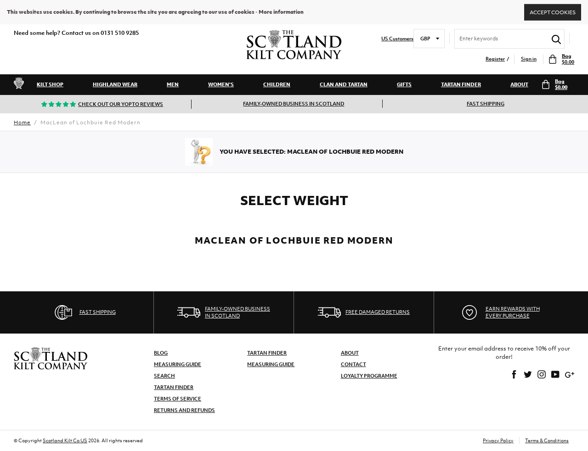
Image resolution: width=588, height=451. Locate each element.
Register (495, 59)
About (519, 84)
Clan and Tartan (344, 84)
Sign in (529, 59)
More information (281, 12)
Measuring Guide (177, 364)
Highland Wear (115, 84)
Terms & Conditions (547, 440)
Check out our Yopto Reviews (120, 104)
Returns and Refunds (184, 410)
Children (276, 84)
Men (173, 84)
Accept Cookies (553, 12)
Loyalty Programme (369, 375)
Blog (161, 352)
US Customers (397, 38)
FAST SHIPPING (485, 103)
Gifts (404, 84)
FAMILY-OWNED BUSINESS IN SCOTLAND (293, 103)
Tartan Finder (461, 84)
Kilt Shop (50, 84)
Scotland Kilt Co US (65, 440)
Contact (353, 364)
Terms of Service (177, 398)
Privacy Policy (498, 440)
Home (22, 122)
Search (164, 375)
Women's (221, 84)
